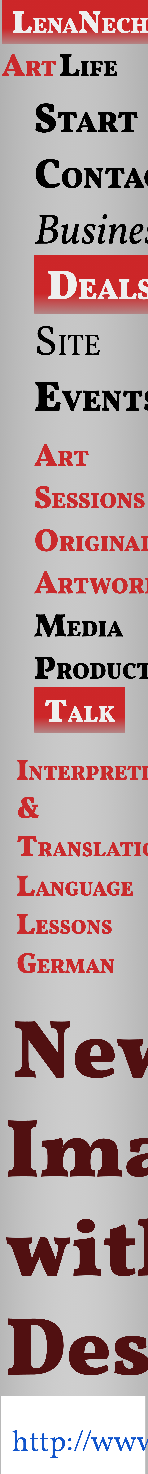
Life (88, 64)
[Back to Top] (111, 1437)
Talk (79, 710)
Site (67, 339)
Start (86, 117)
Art (29, 64)
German (65, 962)
